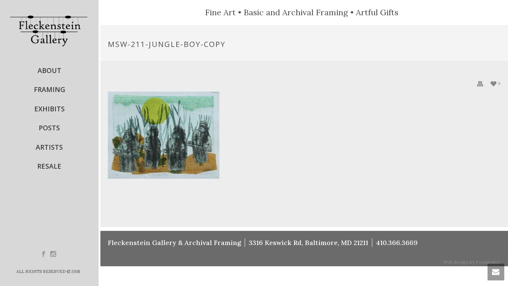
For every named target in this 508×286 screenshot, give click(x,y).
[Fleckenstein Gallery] (49, 30)
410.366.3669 (397, 242)
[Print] (480, 83)
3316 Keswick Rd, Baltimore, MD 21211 (308, 242)
